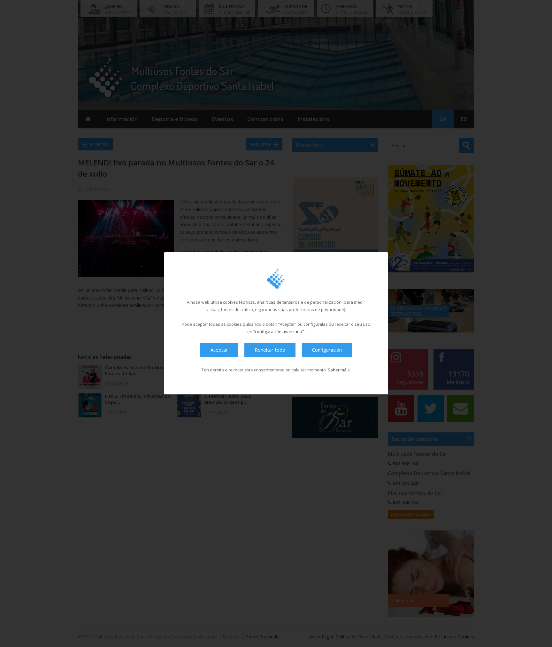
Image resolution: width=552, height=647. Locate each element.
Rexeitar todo (270, 350)
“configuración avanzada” (278, 332)
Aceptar (219, 350)
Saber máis (339, 370)
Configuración (327, 350)
